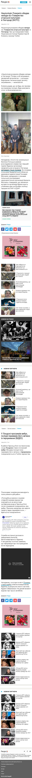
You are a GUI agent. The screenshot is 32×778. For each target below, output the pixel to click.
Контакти (3, 766)
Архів (2, 771)
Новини (23, 2)
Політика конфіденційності (7, 764)
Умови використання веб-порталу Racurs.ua (11, 761)
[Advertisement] (16, 55)
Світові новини (11, 428)
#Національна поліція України (10, 233)
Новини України (11, 8)
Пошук (2, 773)
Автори (2, 768)
